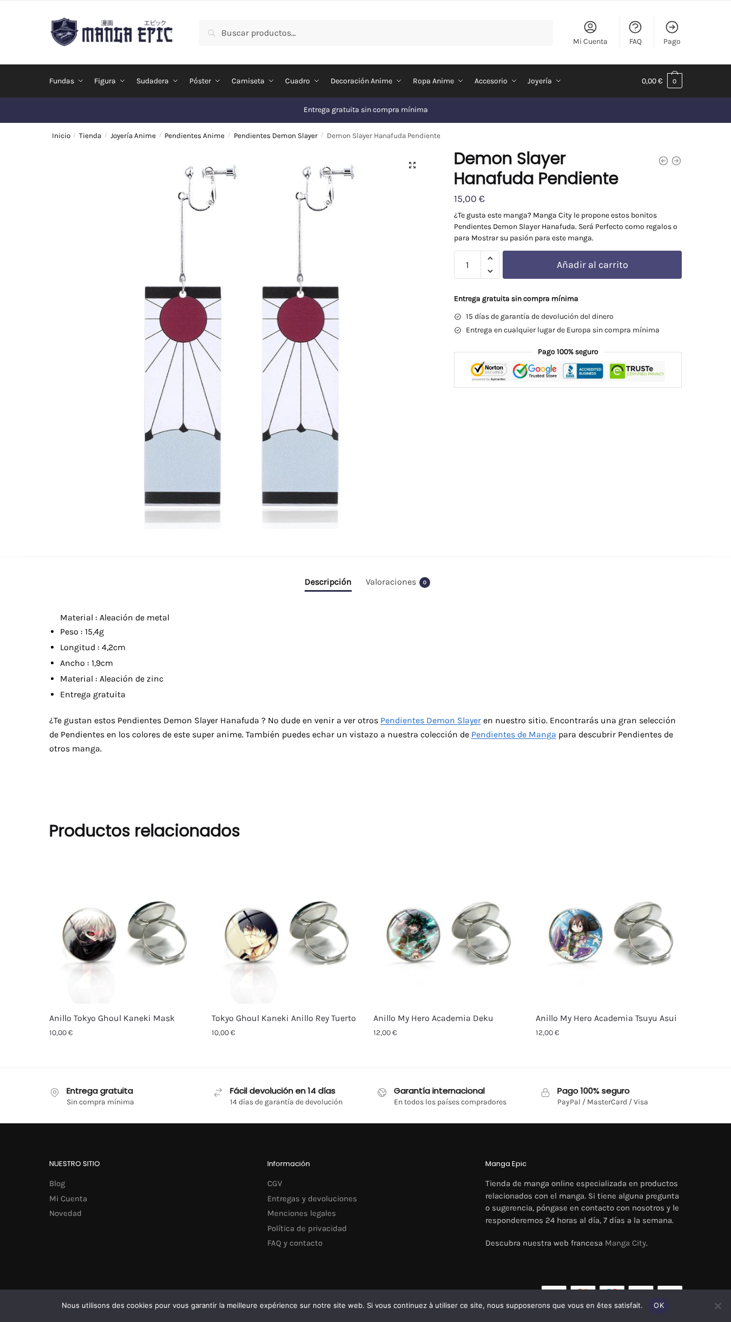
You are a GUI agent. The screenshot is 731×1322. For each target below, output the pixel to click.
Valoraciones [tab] (396, 582)
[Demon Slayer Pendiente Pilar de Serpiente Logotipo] (663, 160)
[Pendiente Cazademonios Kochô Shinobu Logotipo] (676, 160)
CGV (274, 1183)
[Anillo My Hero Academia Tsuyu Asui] (609, 931)
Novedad (65, 1213)
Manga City (625, 1243)
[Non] (717, 1305)
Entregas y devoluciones (312, 1198)
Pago (672, 41)
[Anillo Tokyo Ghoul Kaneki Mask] (122, 931)
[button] (412, 165)
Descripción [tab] (328, 582)
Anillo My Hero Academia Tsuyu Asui (606, 1018)
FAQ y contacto (294, 1243)
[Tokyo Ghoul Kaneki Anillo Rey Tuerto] (285, 931)
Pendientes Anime (194, 136)
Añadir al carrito (592, 265)
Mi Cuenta (590, 41)
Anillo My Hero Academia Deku (433, 1018)
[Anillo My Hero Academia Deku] (446, 931)
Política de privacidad (307, 1228)
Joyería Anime (133, 136)
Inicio (61, 136)
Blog (57, 1183)
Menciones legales (301, 1213)
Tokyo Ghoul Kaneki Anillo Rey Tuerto (284, 1018)
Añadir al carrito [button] (122, 1056)
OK (659, 1305)
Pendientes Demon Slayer (276, 136)
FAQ (635, 41)
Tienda (90, 136)
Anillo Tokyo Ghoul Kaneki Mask (112, 1018)
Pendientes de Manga (513, 734)
